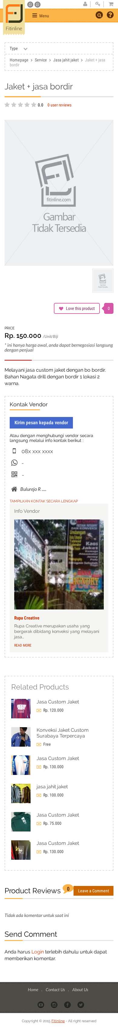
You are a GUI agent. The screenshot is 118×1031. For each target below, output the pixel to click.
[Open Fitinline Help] (110, 15)
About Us (80, 989)
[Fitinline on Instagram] (54, 1004)
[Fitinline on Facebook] (68, 1004)
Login (37, 952)
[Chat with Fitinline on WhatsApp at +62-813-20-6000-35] (30, 4)
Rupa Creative (26, 618)
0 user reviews (59, 104)
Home (33, 989)
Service (41, 59)
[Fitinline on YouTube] (41, 1004)
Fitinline (58, 1021)
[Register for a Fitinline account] (85, 4)
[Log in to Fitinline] (98, 4)
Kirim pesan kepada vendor (41, 422)
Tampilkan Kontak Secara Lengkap (44, 501)
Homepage (19, 59)
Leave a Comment (93, 890)
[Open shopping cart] (109, 4)
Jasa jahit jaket (66, 59)
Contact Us (56, 989)
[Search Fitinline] (99, 15)
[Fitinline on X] (81, 1004)
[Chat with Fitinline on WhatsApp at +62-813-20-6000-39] (37, 4)
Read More (22, 645)
